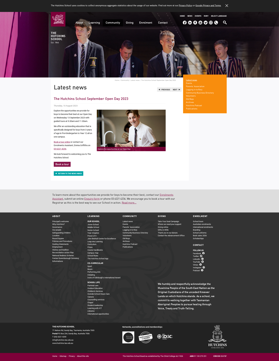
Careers (90, 296)
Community (113, 22)
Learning (94, 22)
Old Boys (190, 99)
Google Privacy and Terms (208, 5)
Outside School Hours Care (98, 294)
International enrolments (203, 227)
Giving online (163, 227)
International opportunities (98, 314)
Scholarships (198, 238)
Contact (163, 22)
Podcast (194, 21)
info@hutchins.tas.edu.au (62, 340)
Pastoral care (92, 285)
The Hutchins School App (97, 258)
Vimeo (205, 21)
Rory (206, 16)
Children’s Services (95, 291)
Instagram (211, 21)
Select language (219, 16)
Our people (56, 229)
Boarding (196, 229)
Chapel (90, 302)
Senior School (93, 230)
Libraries (91, 311)
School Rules (92, 255)
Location (55, 235)
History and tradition (60, 249)
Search (224, 21)
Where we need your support (169, 224)
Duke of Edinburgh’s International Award (103, 277)
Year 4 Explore (93, 233)
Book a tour (62, 164)
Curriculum (91, 244)
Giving (129, 22)
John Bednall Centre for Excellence (101, 238)
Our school (93, 221)
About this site (83, 356)
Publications (191, 109)
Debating (91, 274)
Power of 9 (91, 235)
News (189, 16)
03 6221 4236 (60, 148)
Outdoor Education (95, 288)
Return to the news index (70, 173)
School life (93, 282)
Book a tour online (62, 142)
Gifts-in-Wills (163, 229)
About (79, 22)
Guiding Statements (60, 244)
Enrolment (145, 22)
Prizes (90, 247)
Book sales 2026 (200, 235)
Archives (190, 102)
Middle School (93, 227)
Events (198, 16)
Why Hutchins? (58, 224)
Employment (57, 247)
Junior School (93, 224)
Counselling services (95, 299)
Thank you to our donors (168, 232)
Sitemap (63, 356)
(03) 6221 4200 (216, 21)
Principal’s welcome (60, 221)
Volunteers (191, 96)
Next (175, 89)
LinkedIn (189, 21)
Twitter (196, 256)
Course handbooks (95, 250)
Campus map (92, 252)
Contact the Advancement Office (171, 235)
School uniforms (199, 232)
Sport (89, 266)
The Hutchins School (58, 38)
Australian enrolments (202, 224)
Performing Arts (93, 272)
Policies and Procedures (62, 241)
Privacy (72, 356)
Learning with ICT (94, 308)
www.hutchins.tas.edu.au (62, 343)
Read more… (129, 203)
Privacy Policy (185, 5)
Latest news (135, 80)
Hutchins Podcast (194, 106)
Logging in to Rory (194, 90)
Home (182, 16)
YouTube (200, 21)
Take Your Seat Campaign (168, 221)
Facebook (184, 21)
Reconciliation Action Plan (63, 252)
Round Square (58, 238)
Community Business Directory (200, 93)
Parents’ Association (195, 86)
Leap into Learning (95, 241)
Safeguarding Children (61, 232)
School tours (198, 221)
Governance (57, 227)
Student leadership (95, 305)
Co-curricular (95, 263)
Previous (165, 89)
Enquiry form (92, 199)
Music (90, 269)
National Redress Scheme (63, 255)
